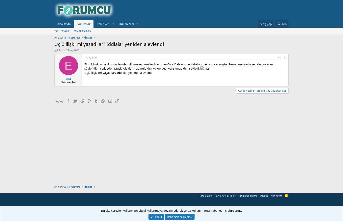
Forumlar (84, 24)
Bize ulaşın (206, 196)
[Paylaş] (279, 57)
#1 (284, 57)
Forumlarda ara (82, 30)
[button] (113, 24)
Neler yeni (103, 24)
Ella (59, 50)
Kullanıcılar (126, 24)
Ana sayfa (64, 24)
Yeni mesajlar (62, 30)
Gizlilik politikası (247, 196)
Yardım (264, 196)
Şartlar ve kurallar (225, 196)
